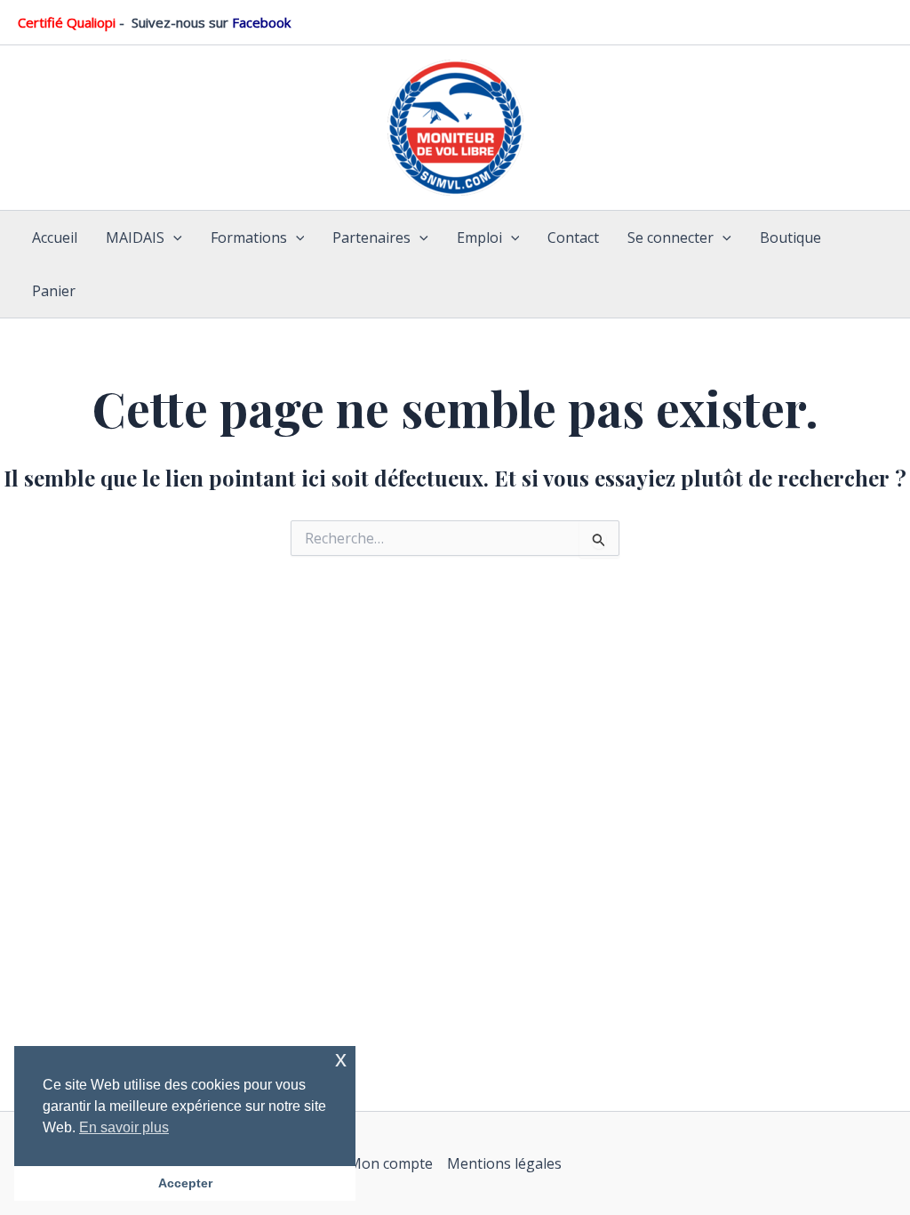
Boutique (790, 237)
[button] (173, 237)
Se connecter (670, 237)
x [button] (341, 1058)
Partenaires (371, 237)
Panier (54, 291)
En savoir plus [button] (124, 1127)
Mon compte (390, 1163)
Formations (249, 237)
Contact (573, 237)
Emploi (479, 237)
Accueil (54, 237)
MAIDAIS (135, 237)
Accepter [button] (185, 1183)
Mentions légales (504, 1163)
